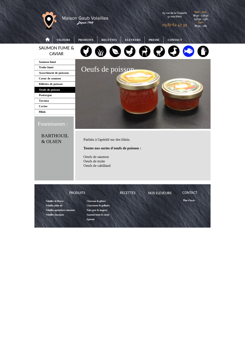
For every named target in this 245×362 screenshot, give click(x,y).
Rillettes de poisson (49, 84)
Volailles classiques (55, 214)
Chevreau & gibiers (96, 201)
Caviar (41, 106)
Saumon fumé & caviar (98, 214)
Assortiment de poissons (52, 72)
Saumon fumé (45, 61)
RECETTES (109, 39)
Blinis (40, 111)
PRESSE (154, 39)
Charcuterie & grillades (98, 205)
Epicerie (91, 219)
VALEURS (63, 39)
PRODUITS (85, 39)
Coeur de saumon (48, 78)
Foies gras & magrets (97, 210)
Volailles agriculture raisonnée (60, 210)
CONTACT (175, 39)
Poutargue (44, 95)
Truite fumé (44, 67)
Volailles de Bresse (55, 201)
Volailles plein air (54, 205)
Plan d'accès (189, 200)
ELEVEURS (132, 39)
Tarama (42, 100)
